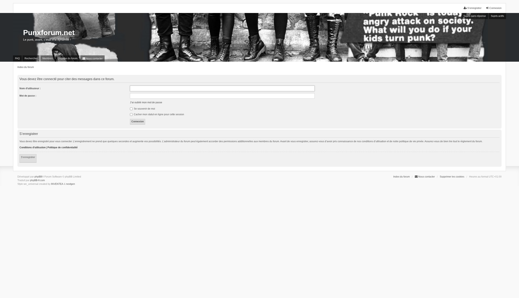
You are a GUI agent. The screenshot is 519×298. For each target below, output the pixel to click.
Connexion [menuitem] (495, 8)
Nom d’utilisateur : (30, 88)
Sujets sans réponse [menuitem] (474, 16)
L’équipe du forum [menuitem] (67, 58)
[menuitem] (92, 58)
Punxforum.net (49, 32)
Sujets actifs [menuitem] (497, 16)
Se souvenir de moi (144, 108)
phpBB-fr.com (37, 180)
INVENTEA (57, 184)
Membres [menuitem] (47, 58)
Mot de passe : (27, 95)
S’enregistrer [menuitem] (474, 8)
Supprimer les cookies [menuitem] (452, 176)
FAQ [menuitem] (17, 58)
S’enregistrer (28, 157)
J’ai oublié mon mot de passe (146, 102)
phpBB (38, 176)
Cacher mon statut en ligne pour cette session (158, 114)
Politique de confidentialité (62, 147)
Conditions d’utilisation (32, 147)
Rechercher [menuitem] (31, 58)
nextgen (70, 184)
